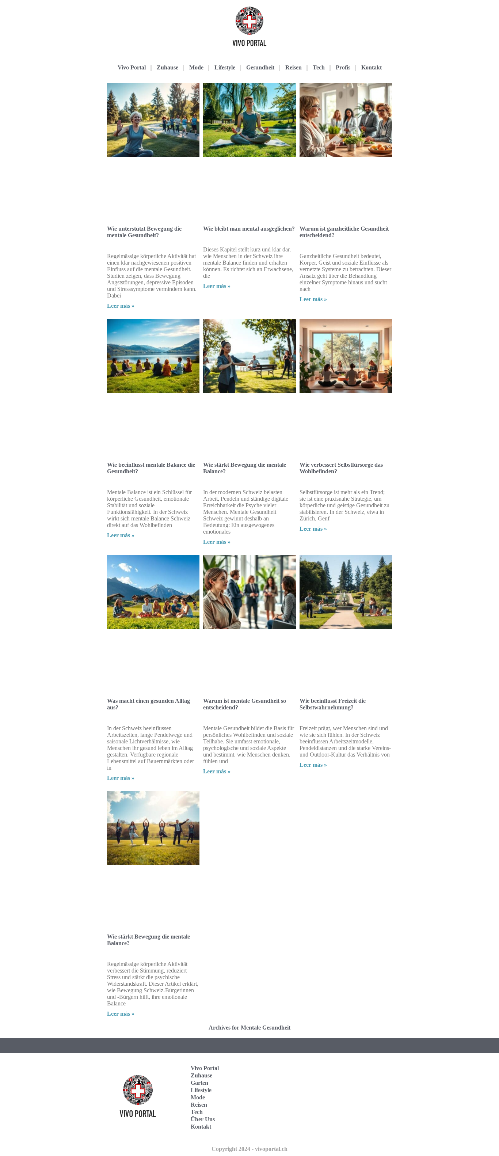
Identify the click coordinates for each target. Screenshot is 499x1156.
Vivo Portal (132, 67)
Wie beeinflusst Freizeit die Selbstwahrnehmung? (333, 704)
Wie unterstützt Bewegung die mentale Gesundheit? (144, 231)
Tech (319, 67)
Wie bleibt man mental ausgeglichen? (249, 228)
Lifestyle (224, 67)
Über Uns (203, 1119)
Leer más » (120, 306)
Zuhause (167, 67)
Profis (343, 67)
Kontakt (371, 67)
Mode (196, 67)
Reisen (293, 67)
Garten (199, 1083)
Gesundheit (260, 67)
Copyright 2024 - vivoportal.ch (249, 1149)
